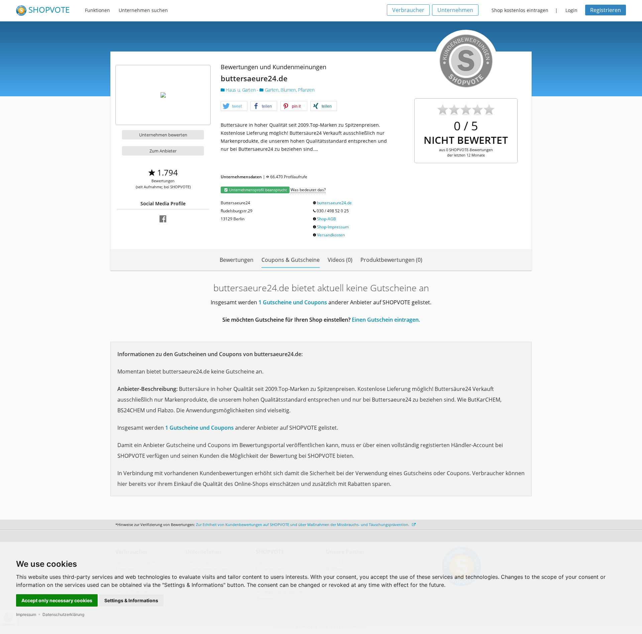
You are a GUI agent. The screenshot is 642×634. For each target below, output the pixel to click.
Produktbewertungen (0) (391, 259)
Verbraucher (408, 10)
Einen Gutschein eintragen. (386, 319)
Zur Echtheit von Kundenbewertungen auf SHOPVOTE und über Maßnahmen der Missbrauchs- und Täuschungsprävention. (303, 524)
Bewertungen (236, 259)
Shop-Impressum (333, 227)
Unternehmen (455, 10)
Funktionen (97, 10)
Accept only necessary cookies (56, 600)
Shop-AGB (326, 219)
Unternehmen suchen (143, 10)
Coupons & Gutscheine (290, 259)
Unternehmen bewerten (163, 135)
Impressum (26, 614)
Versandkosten (331, 235)
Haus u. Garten (241, 90)
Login (571, 10)
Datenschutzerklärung (63, 614)
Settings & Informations (131, 600)
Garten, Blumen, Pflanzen (288, 90)
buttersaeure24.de (334, 203)
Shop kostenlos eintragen (520, 10)
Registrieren (605, 10)
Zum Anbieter (163, 151)
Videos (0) (340, 259)
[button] (234, 106)
